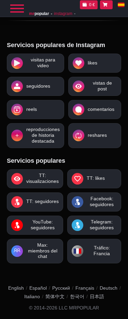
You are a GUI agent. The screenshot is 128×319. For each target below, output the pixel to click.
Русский (61, 288)
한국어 (77, 296)
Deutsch (108, 288)
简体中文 (55, 296)
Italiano (32, 296)
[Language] (121, 4)
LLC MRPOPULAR (79, 307)
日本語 (97, 296)
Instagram (63, 13)
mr (39, 13)
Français (84, 288)
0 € (92, 4)
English (16, 288)
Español (38, 288)
